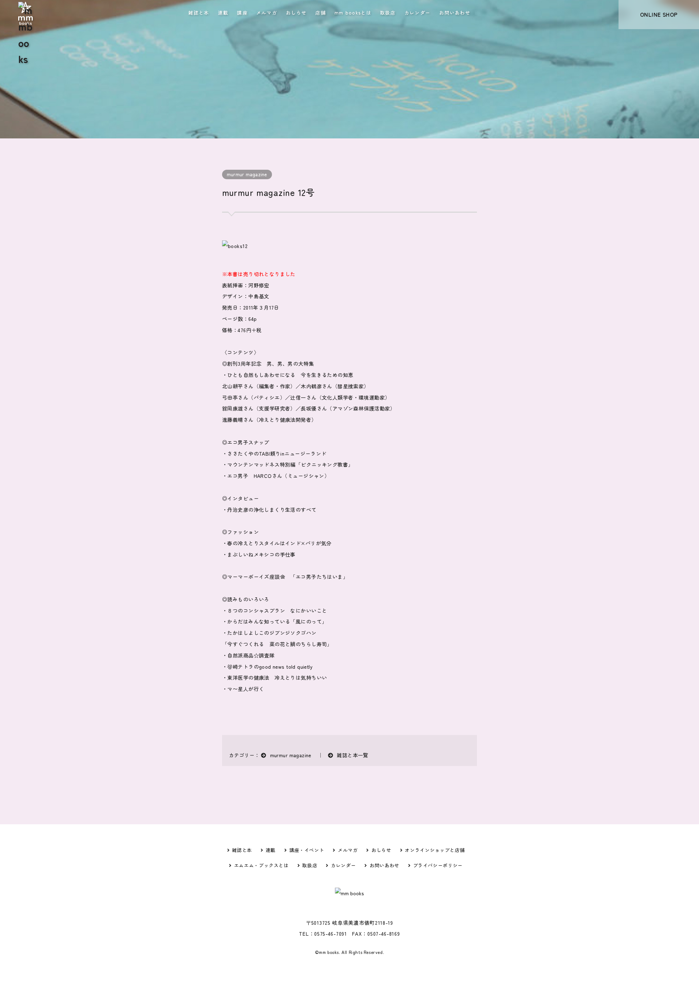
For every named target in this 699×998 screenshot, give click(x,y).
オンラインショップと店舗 (435, 849)
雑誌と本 (198, 12)
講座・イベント (306, 849)
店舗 (320, 12)
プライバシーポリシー (438, 865)
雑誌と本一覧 (352, 755)
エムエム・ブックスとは (261, 865)
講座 (242, 12)
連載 (223, 12)
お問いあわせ (454, 12)
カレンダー (417, 12)
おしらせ (296, 12)
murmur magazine (247, 174)
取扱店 (388, 12)
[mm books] (25, 10)
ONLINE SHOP (659, 14)
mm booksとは (353, 12)
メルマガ (266, 12)
